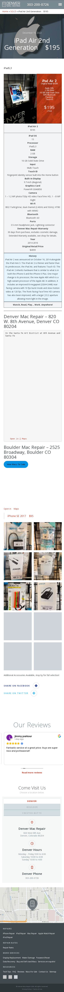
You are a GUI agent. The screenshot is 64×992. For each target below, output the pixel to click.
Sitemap (52, 971)
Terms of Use (37, 989)
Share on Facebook (17, 685)
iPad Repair (21, 933)
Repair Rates (8, 947)
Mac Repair (32, 933)
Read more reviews (32, 772)
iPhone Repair (9, 933)
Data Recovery (9, 961)
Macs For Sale (31, 971)
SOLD (13, 11)
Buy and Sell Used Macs (26, 961)
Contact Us (43, 971)
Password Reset (43, 957)
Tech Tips (7, 971)
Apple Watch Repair (46, 933)
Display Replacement (12, 957)
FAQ (14, 971)
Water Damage (28, 957)
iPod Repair (8, 937)
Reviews (21, 971)
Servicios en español (46, 961)
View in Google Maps (10, 888)
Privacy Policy (27, 989)
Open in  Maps (18, 439)
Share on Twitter (16, 693)
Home (5, 11)
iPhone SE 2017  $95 (20, 516)
